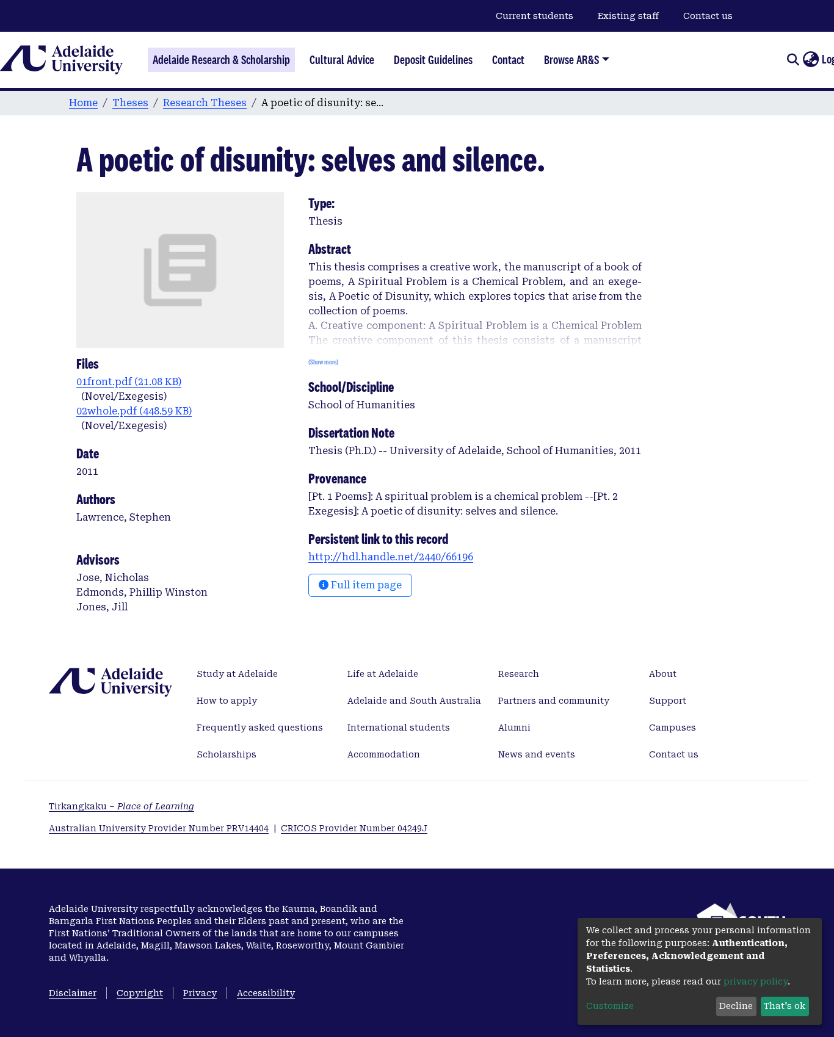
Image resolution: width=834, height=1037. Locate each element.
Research (518, 674)
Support (667, 701)
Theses (130, 103)
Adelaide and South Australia (414, 701)
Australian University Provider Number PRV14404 (159, 828)
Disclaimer (72, 993)
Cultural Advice (342, 59)
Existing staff (628, 16)
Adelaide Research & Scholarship (221, 59)
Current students (534, 16)
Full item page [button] (365, 585)
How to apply (227, 701)
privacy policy (755, 981)
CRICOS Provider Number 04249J (354, 828)
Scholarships (226, 754)
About (662, 674)
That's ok (784, 1006)
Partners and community (553, 701)
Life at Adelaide (382, 674)
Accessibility (266, 993)
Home (83, 103)
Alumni (514, 727)
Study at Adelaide (237, 674)
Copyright (140, 993)
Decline (736, 1006)
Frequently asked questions (260, 727)
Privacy (200, 993)
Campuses (672, 727)
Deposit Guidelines (433, 59)
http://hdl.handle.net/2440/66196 (390, 557)
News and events (536, 754)
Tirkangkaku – (121, 806)
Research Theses (205, 103)
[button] (810, 59)
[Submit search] (792, 59)
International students (398, 727)
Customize (610, 1006)
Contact (508, 59)
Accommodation (383, 754)
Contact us (708, 16)
